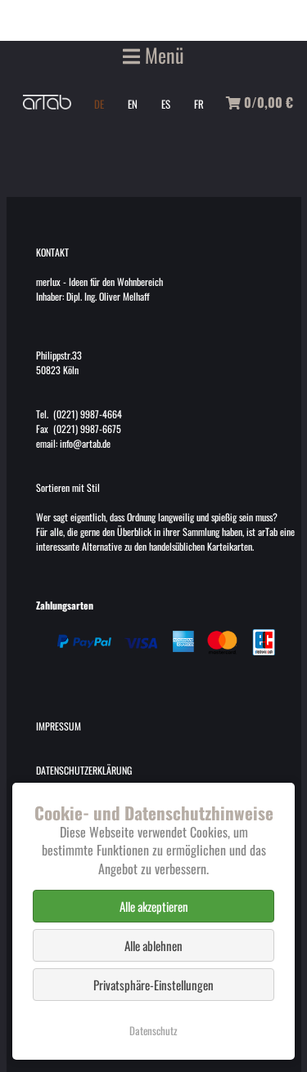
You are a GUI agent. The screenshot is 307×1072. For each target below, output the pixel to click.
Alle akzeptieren (154, 906)
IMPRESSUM (58, 726)
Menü (162, 54)
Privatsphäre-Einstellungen (153, 985)
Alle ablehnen (153, 945)
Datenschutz (153, 1030)
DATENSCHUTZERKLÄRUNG (84, 770)
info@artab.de (85, 443)
